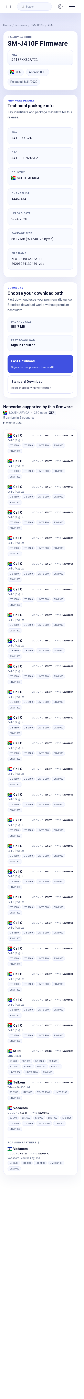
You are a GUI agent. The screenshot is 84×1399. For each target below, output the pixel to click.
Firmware (21, 25)
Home (7, 25)
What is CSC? (14, 422)
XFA (50, 25)
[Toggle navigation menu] (72, 6)
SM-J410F (37, 25)
